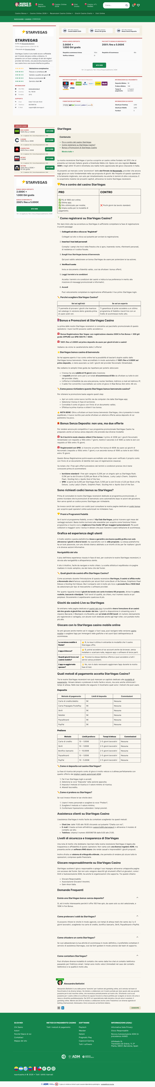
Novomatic (117, 171)
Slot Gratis (76, 5)
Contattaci (18, 1037)
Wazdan (82, 1030)
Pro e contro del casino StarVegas (76, 142)
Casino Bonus (21, 13)
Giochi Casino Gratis (83, 13)
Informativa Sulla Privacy (122, 1027)
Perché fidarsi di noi (22, 1034)
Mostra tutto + (68, 152)
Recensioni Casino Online (60, 13)
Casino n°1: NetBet (92, 5)
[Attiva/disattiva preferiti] (138, 5)
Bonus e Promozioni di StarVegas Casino (79, 147)
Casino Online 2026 (60, 5)
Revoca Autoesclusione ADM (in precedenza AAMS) (125, 1035)
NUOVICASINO (19, 19)
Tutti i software (85, 1044)
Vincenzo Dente (30, 49)
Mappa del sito (20, 1041)
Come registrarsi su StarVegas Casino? (78, 145)
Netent (82, 1034)
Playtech (82, 1027)
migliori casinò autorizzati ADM (87, 774)
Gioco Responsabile (119, 1030)
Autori (16, 1030)
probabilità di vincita (107, 1084)
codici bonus (134, 506)
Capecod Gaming (86, 1041)
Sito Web (99, 65)
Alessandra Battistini (28, 44)
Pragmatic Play (85, 1037)
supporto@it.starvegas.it (103, 827)
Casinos (28, 19)
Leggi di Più (135, 1008)
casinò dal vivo (95, 608)
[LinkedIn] (62, 1007)
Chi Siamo (18, 1027)
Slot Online (100, 13)
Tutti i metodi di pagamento (58, 1027)
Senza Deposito (42, 5)
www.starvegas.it (34, 89)
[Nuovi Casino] (23, 5)
